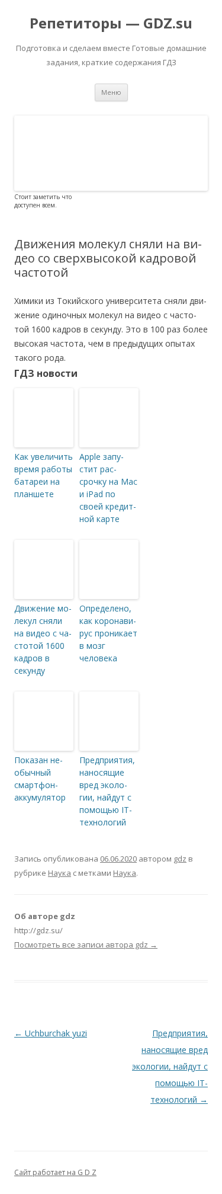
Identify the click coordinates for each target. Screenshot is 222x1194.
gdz (179, 858)
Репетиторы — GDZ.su (111, 23)
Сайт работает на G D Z (55, 1172)
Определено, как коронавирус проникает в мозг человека (108, 633)
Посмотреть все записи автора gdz (85, 944)
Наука (59, 873)
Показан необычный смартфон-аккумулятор (40, 778)
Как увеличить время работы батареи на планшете (43, 475)
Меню (111, 92)
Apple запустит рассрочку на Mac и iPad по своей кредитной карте (108, 487)
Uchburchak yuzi (50, 1033)
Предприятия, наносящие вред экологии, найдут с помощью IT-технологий (107, 791)
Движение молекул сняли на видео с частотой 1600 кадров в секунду (43, 639)
